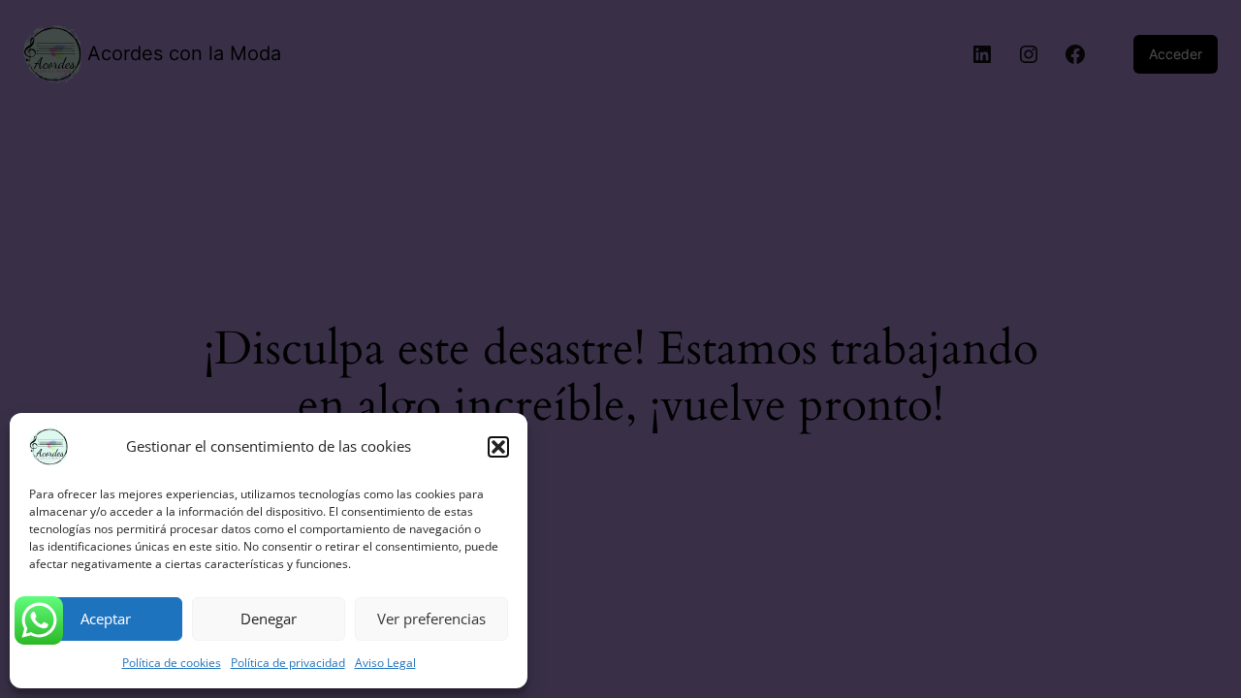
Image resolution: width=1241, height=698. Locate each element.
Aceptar (105, 618)
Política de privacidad (288, 662)
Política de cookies (171, 662)
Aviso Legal (385, 662)
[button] (498, 447)
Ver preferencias (431, 618)
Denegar (268, 618)
